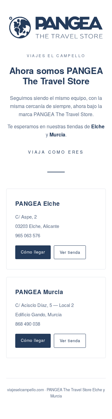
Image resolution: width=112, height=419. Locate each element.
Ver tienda (70, 252)
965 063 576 (27, 235)
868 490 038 (27, 323)
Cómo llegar (33, 252)
